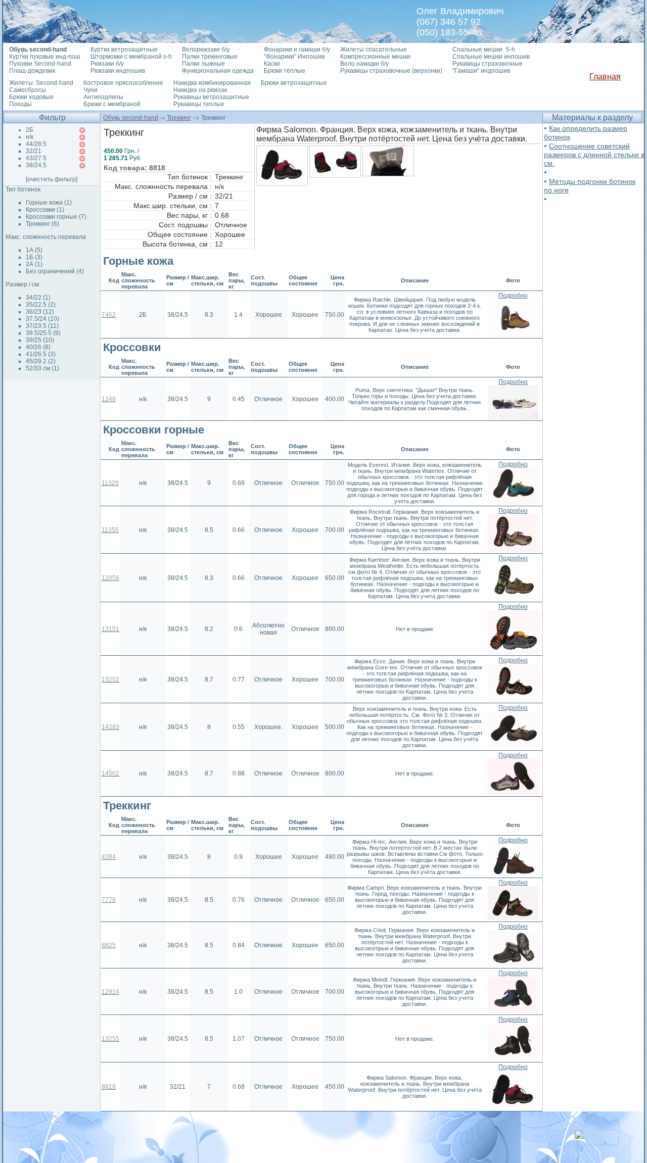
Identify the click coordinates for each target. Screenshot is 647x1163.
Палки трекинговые (210, 56)
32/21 (33, 151)
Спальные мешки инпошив (491, 56)
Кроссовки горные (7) (56, 216)
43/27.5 (36, 158)
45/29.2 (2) (41, 361)
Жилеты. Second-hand (41, 82)
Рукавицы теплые (198, 104)
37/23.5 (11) (42, 325)
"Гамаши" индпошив (481, 70)
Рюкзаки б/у (107, 63)
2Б (29, 129)
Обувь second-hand (130, 117)
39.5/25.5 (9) (43, 332)
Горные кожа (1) (49, 202)
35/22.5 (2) (41, 304)
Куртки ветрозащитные (124, 49)
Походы (20, 104)
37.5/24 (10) (42, 318)
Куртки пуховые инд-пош (44, 56)
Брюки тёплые (284, 70)
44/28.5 (36, 144)
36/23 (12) (40, 311)
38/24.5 (36, 165)
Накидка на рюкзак (200, 89)
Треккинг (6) (42, 223)
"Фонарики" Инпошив (294, 56)
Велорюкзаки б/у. (206, 49)
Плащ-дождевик (32, 70)
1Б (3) (34, 257)
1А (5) (34, 250)
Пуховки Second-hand (40, 63)
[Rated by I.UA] (596, 1142)
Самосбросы (27, 89)
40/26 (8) (38, 347)
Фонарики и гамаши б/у (297, 49)
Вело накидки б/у (364, 63)
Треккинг (179, 117)
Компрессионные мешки (375, 56)
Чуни (90, 89)
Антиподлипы (103, 97)
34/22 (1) (38, 297)
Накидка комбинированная (212, 82)
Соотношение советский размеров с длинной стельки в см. (594, 154)
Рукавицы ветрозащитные (211, 97)
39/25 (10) (40, 340)
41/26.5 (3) (41, 354)
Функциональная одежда (218, 70)
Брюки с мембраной (112, 104)
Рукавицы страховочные (487, 63)
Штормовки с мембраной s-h (131, 56)
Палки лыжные (203, 63)
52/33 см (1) (42, 368)
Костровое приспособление (123, 82)
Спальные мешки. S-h (483, 49)
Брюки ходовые (31, 97)
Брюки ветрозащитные (294, 82)
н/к (29, 136)
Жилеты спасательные (373, 49)
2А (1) (34, 264)
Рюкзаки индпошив (117, 70)
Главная (605, 76)
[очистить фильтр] (51, 179)
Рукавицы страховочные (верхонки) (391, 70)
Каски (272, 63)
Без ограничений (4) (55, 271)
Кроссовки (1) (45, 209)
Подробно (513, 295)
